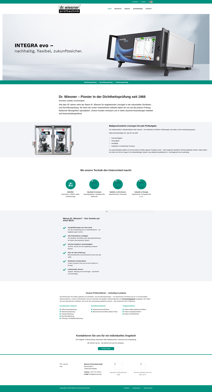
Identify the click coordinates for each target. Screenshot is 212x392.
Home (109, 8)
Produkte (117, 8)
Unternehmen (138, 8)
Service (127, 8)
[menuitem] (149, 2)
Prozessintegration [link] (128, 299)
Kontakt (149, 8)
